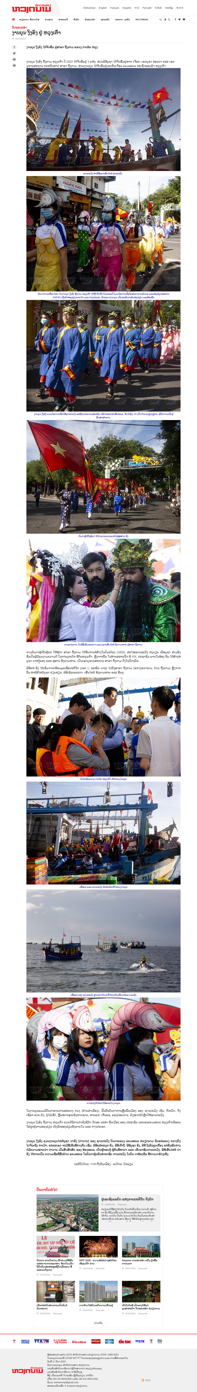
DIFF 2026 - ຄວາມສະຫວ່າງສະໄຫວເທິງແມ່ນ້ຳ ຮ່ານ (98, 1262)
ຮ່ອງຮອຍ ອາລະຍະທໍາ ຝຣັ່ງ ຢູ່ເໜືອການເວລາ (139, 1262)
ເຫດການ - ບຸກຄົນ (122, 19)
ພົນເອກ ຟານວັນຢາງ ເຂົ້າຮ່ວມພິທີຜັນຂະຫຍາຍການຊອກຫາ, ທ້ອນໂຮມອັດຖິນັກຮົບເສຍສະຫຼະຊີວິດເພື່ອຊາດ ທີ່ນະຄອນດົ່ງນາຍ (55, 1265)
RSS (148, 1380)
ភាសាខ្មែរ (169, 8)
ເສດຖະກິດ (105, 19)
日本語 (158, 8)
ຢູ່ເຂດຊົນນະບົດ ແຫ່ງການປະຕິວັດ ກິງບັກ (127, 1199)
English (103, 8)
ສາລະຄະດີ (63, 19)
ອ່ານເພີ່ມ (98, 1323)
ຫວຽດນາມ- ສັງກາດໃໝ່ (29, 19)
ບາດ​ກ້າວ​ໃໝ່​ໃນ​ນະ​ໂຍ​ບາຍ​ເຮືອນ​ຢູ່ (96, 1305)
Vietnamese (89, 8)
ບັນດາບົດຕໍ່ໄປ (47, 1190)
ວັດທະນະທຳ (90, 19)
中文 (137, 8)
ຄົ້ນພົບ (76, 19)
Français (114, 8)
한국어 (179, 8)
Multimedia (142, 19)
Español (127, 8)
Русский (147, 8)
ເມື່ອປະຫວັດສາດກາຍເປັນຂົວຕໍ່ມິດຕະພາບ (52, 1307)
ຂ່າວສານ (49, 19)
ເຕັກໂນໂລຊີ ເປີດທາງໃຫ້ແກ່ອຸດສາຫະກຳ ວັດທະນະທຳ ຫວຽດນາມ (141, 1307)
